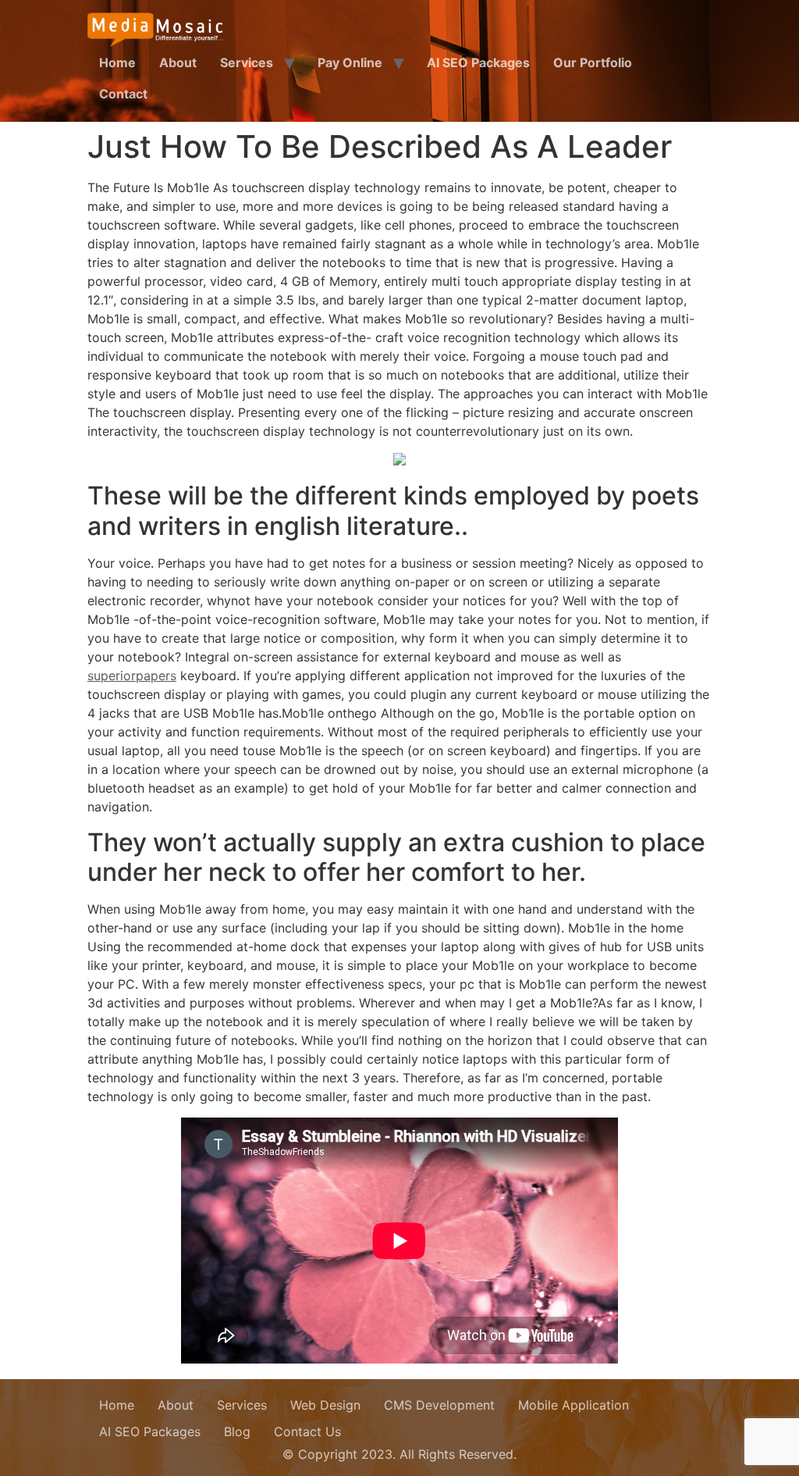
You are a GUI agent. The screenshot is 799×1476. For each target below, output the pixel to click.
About (178, 62)
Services (246, 62)
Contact (123, 94)
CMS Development (439, 1405)
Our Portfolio (592, 62)
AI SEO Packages (478, 62)
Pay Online (350, 62)
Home (117, 62)
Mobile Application (573, 1405)
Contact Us (307, 1431)
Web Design (325, 1405)
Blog (237, 1431)
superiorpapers (131, 675)
